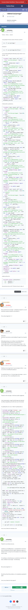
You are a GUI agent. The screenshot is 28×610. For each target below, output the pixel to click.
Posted (7, 31)
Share (7, 587)
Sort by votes (17, 291)
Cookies (14, 604)
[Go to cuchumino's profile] (2, 29)
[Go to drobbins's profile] (1, 304)
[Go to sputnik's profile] (1, 330)
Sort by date (24, 291)
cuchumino (13, 20)
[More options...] (24, 32)
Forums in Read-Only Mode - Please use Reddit (13, 2)
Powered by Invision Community (14, 607)
